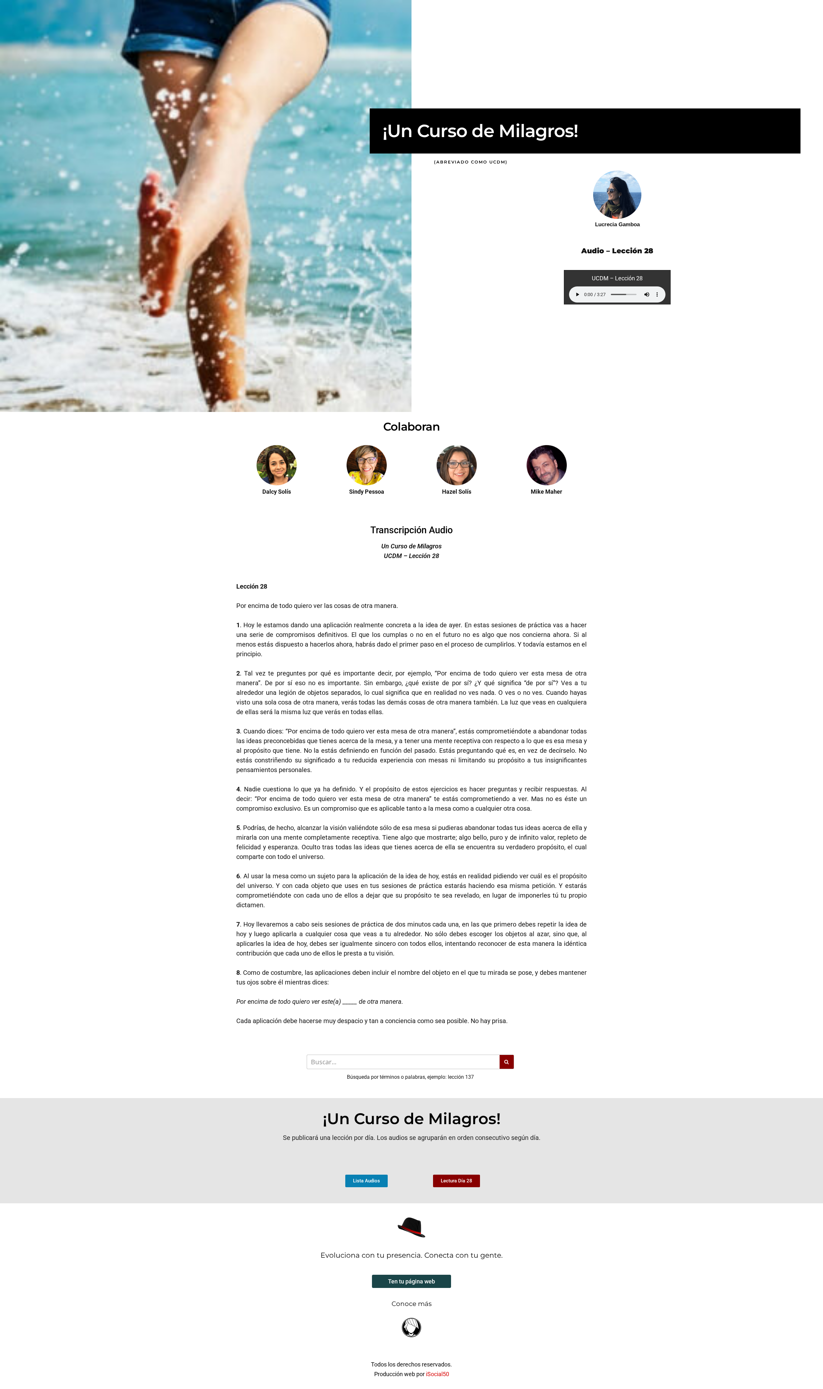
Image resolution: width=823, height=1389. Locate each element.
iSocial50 (437, 1374)
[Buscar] (507, 1062)
